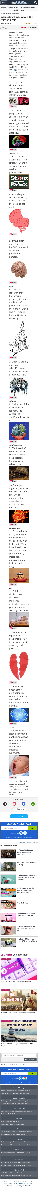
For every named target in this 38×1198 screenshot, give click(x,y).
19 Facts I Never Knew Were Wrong (10, 1121)
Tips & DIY (19, 1119)
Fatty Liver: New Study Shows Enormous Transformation (15, 1093)
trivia (15, 69)
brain (19, 1064)
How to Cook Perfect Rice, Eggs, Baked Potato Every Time (15, 1090)
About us (23, 1181)
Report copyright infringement (28, 842)
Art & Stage (19, 1139)
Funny (19, 1129)
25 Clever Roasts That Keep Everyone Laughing (13, 1134)
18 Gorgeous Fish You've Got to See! (10, 1114)
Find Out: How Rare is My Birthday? (10, 1155)
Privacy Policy (29, 837)
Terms (32, 1181)
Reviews (28, 1186)
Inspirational (19, 1160)
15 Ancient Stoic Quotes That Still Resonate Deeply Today (15, 1162)
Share (34, 27)
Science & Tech (19, 1170)
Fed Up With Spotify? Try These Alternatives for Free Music (16, 1173)
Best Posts (29, 1183)
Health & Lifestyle (13, 14)
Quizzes (7, 954)
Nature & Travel (19, 1108)
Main (2, 14)
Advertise (19, 1183)
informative (13, 1064)
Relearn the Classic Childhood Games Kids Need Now (14, 1103)
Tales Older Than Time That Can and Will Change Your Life (16, 1165)
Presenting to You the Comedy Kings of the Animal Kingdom (16, 1131)
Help (15, 1181)
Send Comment (30, 1060)
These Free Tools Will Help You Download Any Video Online (16, 1175)
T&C (22, 837)
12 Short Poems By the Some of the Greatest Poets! (14, 1142)
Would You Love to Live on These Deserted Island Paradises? (16, 1111)
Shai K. (9, 24)
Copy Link (20, 809)
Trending (19, 1186)
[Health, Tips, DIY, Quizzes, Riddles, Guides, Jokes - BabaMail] (20, 2)
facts (23, 1064)
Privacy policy (8, 1183)
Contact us (6, 1181)
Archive (9, 1186)
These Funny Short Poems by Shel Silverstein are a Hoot (15, 1145)
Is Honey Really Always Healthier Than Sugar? (13, 1124)
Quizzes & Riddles (19, 1098)
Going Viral (19, 1149)
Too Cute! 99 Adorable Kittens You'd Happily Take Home (15, 1152)
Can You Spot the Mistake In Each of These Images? (14, 1101)
